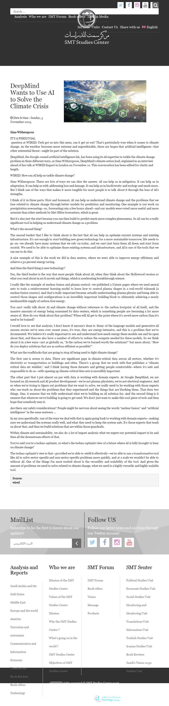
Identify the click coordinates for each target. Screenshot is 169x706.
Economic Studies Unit (140, 588)
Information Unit (137, 629)
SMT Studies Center (62, 654)
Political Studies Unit (139, 580)
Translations (18, 668)
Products (93, 613)
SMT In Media (97, 16)
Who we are (37, 16)
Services (83, 27)
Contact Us (110, 27)
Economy (16, 660)
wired (16, 482)
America (15, 619)
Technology (17, 693)
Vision (92, 597)
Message (93, 605)
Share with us (130, 27)
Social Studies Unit (138, 597)
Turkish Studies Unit (139, 638)
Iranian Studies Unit (139, 646)
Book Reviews (19, 676)
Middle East (18, 602)
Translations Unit (137, 621)
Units (96, 27)
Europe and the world (24, 610)
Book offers (76, 16)
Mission (54, 613)
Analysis (20, 16)
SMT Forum (57, 16)
